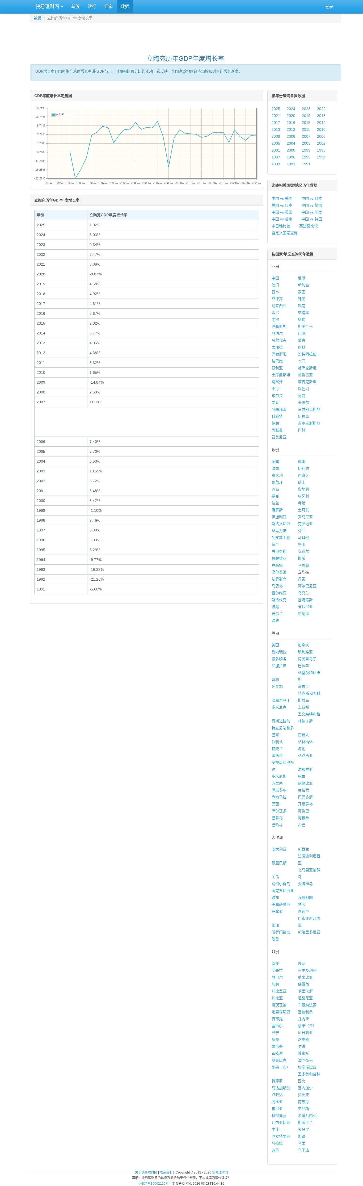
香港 (301, 278)
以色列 (303, 389)
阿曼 (301, 395)
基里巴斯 (279, 863)
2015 (306, 122)
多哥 (275, 1039)
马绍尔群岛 (281, 884)
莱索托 (303, 1053)
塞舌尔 (277, 1026)
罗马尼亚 (305, 517)
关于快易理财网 (146, 1172)
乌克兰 (303, 593)
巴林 (301, 430)
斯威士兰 (305, 1122)
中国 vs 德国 (311, 205)
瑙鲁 (275, 939)
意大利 (277, 475)
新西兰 (303, 849)
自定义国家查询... (286, 233)
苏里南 (277, 783)
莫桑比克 (279, 1060)
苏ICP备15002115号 (154, 1183)
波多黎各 (279, 659)
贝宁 (275, 1032)
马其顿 (303, 565)
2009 (276, 136)
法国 (275, 468)
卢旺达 (277, 1095)
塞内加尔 (305, 1088)
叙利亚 (277, 368)
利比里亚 (279, 991)
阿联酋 (277, 430)
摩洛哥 (277, 1046)
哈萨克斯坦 (307, 368)
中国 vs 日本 (311, 198)
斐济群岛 (305, 884)
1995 (306, 157)
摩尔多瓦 (279, 572)
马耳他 (303, 537)
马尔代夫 (279, 340)
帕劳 (301, 904)
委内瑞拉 (279, 652)
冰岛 (275, 489)
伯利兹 (277, 742)
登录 (329, 7)
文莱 (275, 402)
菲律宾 (277, 299)
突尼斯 (303, 1109)
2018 (321, 116)
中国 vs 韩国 (311, 219)
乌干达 (303, 1150)
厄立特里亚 (281, 1136)
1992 (291, 164)
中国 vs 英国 (282, 212)
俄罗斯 (277, 510)
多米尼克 (279, 707)
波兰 (275, 503)
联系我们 (166, 1172)
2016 (291, 122)
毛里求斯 (305, 991)
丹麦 (301, 579)
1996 (291, 157)
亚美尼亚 (279, 437)
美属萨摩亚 (281, 904)
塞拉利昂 (305, 1012)
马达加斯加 (281, 1088)
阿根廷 (303, 818)
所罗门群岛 (281, 932)
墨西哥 (277, 755)
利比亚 (277, 998)
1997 (276, 157)
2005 (276, 143)
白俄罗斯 (279, 551)
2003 (306, 143)
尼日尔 (277, 977)
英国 (275, 461)
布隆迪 (277, 1053)
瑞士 (301, 482)
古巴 (301, 825)
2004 (291, 143)
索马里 (303, 1129)
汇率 (108, 6)
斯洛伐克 (279, 600)
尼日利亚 (305, 1032)
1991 (306, 164)
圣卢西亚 (305, 755)
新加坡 (303, 285)
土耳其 (303, 510)
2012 (291, 129)
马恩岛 (277, 586)
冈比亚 (277, 1102)
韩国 (301, 299)
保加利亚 (279, 517)
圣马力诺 (279, 531)
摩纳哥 (303, 613)
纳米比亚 (305, 977)
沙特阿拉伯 (307, 354)
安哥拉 (277, 970)
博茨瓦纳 (279, 1005)
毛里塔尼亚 (281, 1012)
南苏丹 (303, 1102)
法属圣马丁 (281, 700)
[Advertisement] (185, 36)
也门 (301, 361)
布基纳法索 (307, 1005)
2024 (291, 109)
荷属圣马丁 (307, 659)
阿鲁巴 (303, 811)
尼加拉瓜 (279, 666)
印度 (301, 333)
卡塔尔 (303, 402)
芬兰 (301, 531)
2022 (321, 109)
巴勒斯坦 (279, 354)
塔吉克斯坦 (307, 382)
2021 (276, 116)
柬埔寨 (303, 313)
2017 (276, 122)
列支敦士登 (281, 537)
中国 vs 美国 (282, 198)
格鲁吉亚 (305, 375)
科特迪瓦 (279, 1115)
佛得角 (303, 984)
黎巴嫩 (277, 361)
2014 (321, 122)
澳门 (275, 285)
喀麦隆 (303, 1039)
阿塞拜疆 (279, 409)
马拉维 (277, 1143)
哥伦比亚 (305, 783)
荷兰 (275, 544)
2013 (276, 129)
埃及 (301, 963)
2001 (276, 150)
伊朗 (275, 423)
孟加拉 (277, 347)
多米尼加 (279, 776)
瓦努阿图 (305, 897)
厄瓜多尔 (279, 790)
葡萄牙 (277, 482)
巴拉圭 (303, 666)
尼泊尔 (277, 333)
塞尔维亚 (279, 593)
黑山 (301, 544)
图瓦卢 (303, 911)
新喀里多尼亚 (309, 932)
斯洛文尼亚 (281, 524)
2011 (306, 129)
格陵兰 (277, 749)
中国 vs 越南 (282, 219)
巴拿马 (277, 818)
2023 (306, 109)
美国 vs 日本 (282, 205)
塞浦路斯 (305, 600)
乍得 (301, 1046)
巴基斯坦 (279, 326)
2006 (321, 136)
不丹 (275, 389)
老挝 (275, 319)
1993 (276, 164)
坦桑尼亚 (305, 998)
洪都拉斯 (305, 769)
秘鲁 (301, 776)
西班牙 (303, 475)
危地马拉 (279, 797)
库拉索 (303, 790)
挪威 (301, 558)
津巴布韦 (305, 1060)
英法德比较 (308, 226)
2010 (321, 129)
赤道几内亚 (307, 1115)
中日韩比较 (281, 226)
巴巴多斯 (305, 797)
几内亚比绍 (281, 1122)
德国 (301, 461)
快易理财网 (47, 6)
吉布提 (277, 1019)
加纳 (275, 984)
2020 (291, 116)
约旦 (301, 347)
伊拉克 (303, 416)
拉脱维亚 (279, 558)
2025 (276, 109)
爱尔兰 (277, 613)
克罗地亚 (305, 524)
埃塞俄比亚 (307, 1067)
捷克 (275, 496)
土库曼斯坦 (281, 375)
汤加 (275, 925)
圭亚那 (303, 707)
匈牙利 (303, 496)
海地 (301, 749)
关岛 (275, 877)
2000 (291, 150)
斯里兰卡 (305, 326)
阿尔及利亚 (307, 970)
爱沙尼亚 (305, 607)
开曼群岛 (305, 804)
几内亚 (303, 1019)
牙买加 (277, 686)
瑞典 (275, 620)
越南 (301, 306)
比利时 (303, 468)
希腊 (301, 503)
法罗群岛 (279, 579)
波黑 (275, 607)
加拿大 (303, 645)
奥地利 (303, 489)
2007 (306, 136)
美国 (275, 645)
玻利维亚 (305, 652)
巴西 (275, 804)
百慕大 (303, 735)
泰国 (301, 292)
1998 (321, 150)
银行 (92, 6)
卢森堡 (277, 565)
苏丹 (275, 1150)
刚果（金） (307, 1026)
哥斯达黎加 (281, 721)
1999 (306, 150)
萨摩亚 (277, 911)
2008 (291, 136)
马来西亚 (279, 306)
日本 (275, 292)
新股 (75, 6)
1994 (321, 157)
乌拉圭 (303, 686)
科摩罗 (277, 1081)
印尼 (275, 313)
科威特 (277, 416)
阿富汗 (277, 382)
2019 (306, 116)
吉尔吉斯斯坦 (309, 423)
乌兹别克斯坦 (309, 409)
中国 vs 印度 (311, 212)
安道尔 (303, 551)
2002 (321, 143)
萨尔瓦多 (279, 811)
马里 (301, 1143)
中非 (275, 1129)
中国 (275, 278)
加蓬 (301, 1136)
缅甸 (301, 319)
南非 (275, 963)
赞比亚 (303, 1095)
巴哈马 (277, 825)
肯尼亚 (277, 1109)
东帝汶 (277, 395)
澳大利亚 (279, 849)
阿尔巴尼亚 (307, 586)
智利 (275, 679)
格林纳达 (305, 742)
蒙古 (301, 340)
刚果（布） (281, 1067)
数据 (125, 6)
